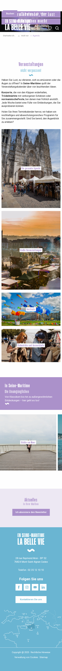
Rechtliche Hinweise (40, 652)
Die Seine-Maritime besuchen (48, 6)
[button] (57, 28)
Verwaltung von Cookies (26, 657)
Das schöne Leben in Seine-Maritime (30, 4)
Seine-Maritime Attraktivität (9, 4)
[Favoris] (50, 28)
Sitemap (44, 657)
